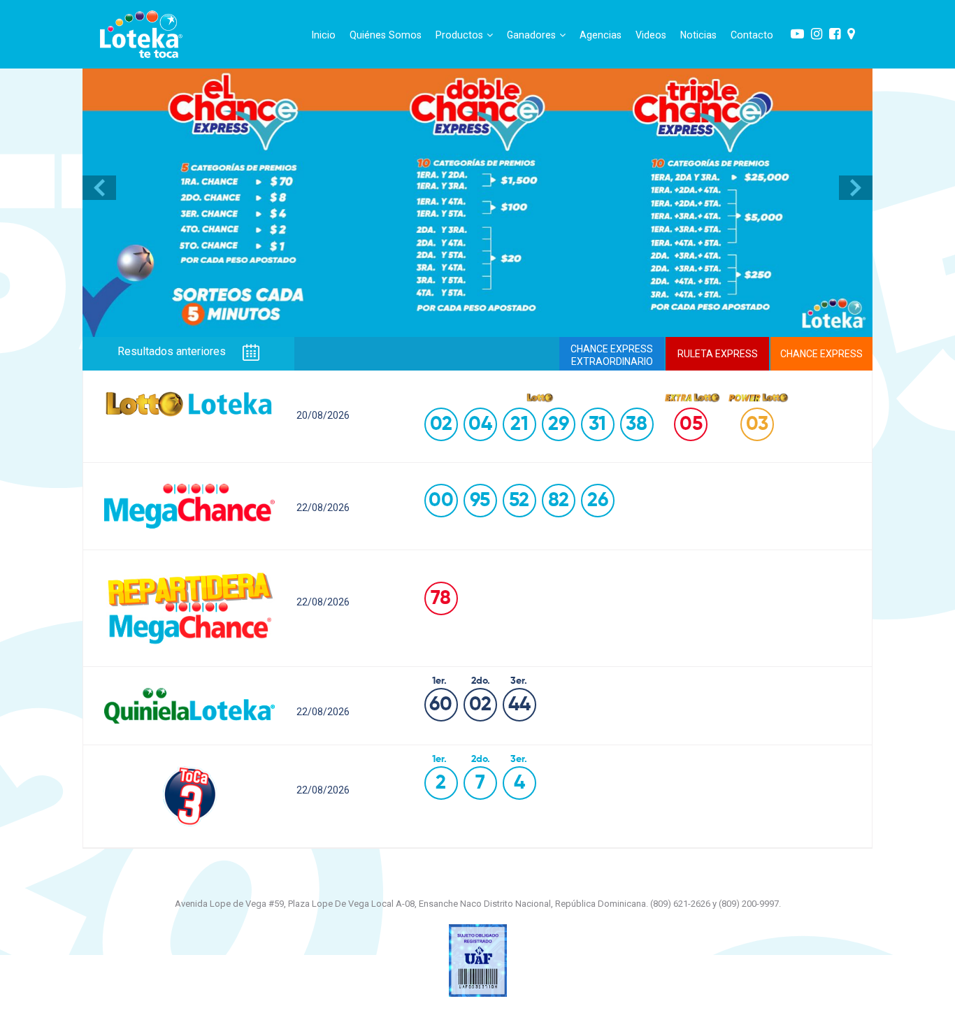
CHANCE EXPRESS (821, 353)
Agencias (601, 35)
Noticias (698, 35)
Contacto (752, 35)
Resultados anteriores (173, 352)
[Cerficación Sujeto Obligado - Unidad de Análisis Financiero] (478, 959)
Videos (651, 35)
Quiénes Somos (386, 35)
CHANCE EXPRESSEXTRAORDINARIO (611, 355)
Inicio (324, 35)
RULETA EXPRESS (717, 353)
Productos (459, 35)
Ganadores (531, 35)
